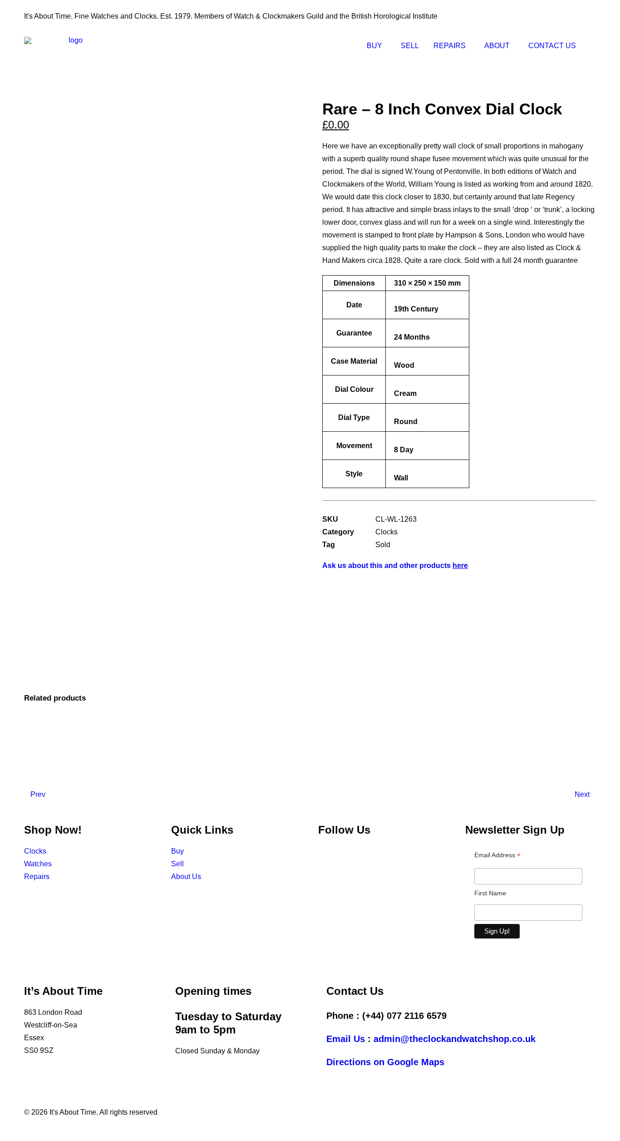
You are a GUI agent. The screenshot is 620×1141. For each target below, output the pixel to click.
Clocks (386, 532)
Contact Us (552, 45)
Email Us (345, 1039)
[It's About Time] (71, 46)
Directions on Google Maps (385, 1062)
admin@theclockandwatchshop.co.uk (455, 1039)
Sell (410, 45)
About (497, 45)
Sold (382, 544)
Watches (38, 864)
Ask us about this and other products (395, 565)
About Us (186, 876)
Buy (374, 45)
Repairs (449, 45)
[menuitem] (376, 46)
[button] (592, 46)
